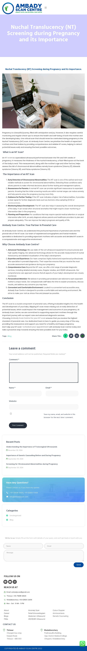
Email (49, 387)
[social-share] (65, 335)
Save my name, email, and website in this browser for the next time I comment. (59, 416)
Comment (14, 359)
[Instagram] (15, 582)
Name (12, 387)
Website (13, 401)
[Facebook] (5, 582)
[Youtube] (10, 582)
